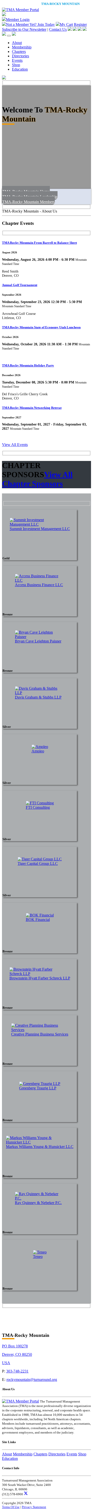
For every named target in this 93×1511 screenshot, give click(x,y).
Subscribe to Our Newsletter (24, 29)
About (17, 43)
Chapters (19, 51)
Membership (21, 47)
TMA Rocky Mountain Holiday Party (28, 365)
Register (80, 24)
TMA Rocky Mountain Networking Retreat (32, 408)
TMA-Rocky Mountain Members (28, 202)
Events (17, 60)
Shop (16, 65)
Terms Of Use (11, 1507)
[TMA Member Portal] (20, 10)
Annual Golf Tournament (19, 285)
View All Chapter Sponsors (37, 479)
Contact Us (58, 29)
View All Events (15, 445)
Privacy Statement (34, 1507)
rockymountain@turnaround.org (31, 1379)
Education (20, 69)
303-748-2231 (17, 1371)
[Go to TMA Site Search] (14, 34)
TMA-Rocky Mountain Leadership (29, 197)
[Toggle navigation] (9, 35)
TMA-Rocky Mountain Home (26, 191)
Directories (20, 56)
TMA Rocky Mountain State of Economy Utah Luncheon (41, 327)
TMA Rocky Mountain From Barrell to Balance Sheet (39, 242)
